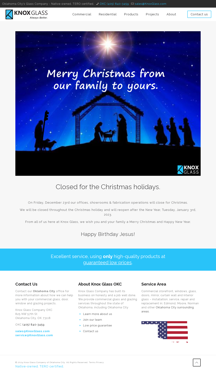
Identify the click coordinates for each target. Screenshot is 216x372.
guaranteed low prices (107, 262)
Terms (92, 362)
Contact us (199, 14)
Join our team (92, 319)
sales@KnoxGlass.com (150, 3)
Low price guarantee (97, 325)
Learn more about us (97, 314)
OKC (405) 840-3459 (114, 3)
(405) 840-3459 (33, 324)
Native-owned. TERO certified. (39, 366)
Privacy (100, 362)
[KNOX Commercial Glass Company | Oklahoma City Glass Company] (27, 14)
